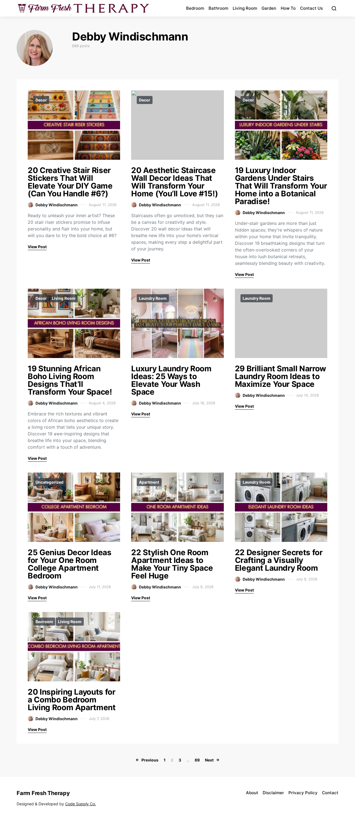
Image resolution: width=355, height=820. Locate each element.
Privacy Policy (303, 792)
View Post (37, 246)
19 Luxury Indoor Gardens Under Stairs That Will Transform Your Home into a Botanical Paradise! (281, 186)
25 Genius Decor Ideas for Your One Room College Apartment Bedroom (69, 564)
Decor (41, 100)
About (252, 792)
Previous (149, 760)
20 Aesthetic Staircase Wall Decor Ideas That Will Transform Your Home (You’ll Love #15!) (174, 182)
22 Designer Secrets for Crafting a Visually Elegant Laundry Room (279, 560)
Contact (330, 792)
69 (197, 760)
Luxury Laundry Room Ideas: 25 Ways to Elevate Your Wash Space (171, 380)
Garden (269, 8)
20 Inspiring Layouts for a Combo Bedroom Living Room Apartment (72, 699)
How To (288, 8)
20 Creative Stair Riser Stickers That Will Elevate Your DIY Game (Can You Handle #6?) (70, 182)
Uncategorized (50, 482)
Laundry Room (153, 298)
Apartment (149, 482)
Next (209, 760)
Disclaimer (273, 792)
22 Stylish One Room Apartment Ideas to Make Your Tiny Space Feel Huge (172, 564)
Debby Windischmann (57, 204)
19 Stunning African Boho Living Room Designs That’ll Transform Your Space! (70, 380)
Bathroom (218, 8)
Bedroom (195, 8)
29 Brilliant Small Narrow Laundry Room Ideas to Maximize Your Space (280, 376)
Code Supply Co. (80, 803)
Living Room (245, 8)
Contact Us (311, 8)
